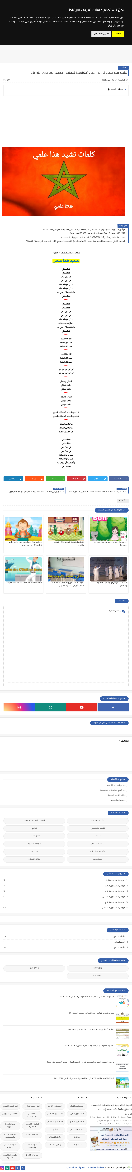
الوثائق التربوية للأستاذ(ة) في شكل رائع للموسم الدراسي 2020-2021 (84, 1079)
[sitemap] (23, 1168)
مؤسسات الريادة (97, 852)
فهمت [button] (118, 34)
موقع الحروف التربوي (116, 785)
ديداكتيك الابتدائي (97, 844)
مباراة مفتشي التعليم (10, 1146)
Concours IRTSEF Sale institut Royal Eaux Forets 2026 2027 (97, 234)
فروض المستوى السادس (113, 908)
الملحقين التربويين (10, 1114)
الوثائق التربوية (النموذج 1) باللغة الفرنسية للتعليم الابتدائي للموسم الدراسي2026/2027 (84, 230)
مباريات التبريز (32, 1155)
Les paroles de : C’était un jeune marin (24, 583)
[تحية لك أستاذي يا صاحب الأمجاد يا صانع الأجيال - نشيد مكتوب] (66, 569)
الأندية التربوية (97, 821)
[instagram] (19, 707)
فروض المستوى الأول (115, 880)
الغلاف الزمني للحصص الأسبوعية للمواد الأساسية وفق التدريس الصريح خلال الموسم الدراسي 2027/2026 (75, 241)
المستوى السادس (55, 1122)
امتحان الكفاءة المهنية (34, 821)
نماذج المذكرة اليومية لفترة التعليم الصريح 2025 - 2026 (89, 1046)
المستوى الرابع (77, 1122)
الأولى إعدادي (119, 942)
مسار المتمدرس (117, 800)
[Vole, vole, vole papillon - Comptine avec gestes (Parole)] (23, 529)
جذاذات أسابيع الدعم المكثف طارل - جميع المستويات (90, 1030)
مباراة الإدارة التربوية (10, 1125)
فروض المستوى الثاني (115, 891)
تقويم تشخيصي (98, 828)
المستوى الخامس (55, 1114)
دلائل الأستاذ (34, 836)
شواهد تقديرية (34, 844)
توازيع (34, 828)
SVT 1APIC (98, 968)
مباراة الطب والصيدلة (32, 1146)
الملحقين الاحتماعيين (32, 1115)
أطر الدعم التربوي (10, 1106)
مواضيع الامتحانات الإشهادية (112, 790)
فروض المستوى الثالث (114, 886)
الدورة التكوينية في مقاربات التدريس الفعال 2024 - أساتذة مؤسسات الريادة (111, 1109)
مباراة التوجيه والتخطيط (10, 1136)
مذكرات (34, 852)
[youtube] (81, 707)
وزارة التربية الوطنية (116, 795)
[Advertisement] (66, 120)
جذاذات (98, 836)
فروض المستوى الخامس (113, 897)
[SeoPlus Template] (130, 1168)
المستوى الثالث (55, 1106)
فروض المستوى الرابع (115, 902)
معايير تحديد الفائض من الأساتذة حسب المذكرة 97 (91, 1013)
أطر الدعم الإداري (32, 1106)
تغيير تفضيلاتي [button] (101, 34)
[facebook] (113, 707)
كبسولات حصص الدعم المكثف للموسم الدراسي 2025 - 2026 (87, 997)
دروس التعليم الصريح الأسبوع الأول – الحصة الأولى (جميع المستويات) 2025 (80, 1062)
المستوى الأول (77, 1106)
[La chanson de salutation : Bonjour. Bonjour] (108, 529)
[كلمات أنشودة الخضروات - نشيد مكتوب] (66, 529)
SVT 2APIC (34, 968)
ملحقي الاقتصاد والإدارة (10, 1156)
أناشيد (123, 68)
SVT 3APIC (97, 976)
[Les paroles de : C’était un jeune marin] (23, 569)
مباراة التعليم (32, 1135)
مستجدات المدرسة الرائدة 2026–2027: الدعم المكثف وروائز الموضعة (93, 237)
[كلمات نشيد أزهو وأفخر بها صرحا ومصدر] (108, 569)
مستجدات (97, 859)
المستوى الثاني (77, 1114)
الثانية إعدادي (119, 948)
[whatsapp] (50, 707)
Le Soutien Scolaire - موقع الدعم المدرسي (85, 1168)
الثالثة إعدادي (119, 937)
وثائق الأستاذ (34, 859)
